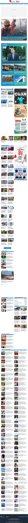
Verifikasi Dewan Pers (16, 521)
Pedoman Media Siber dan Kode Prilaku (10, 522)
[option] (14, 30)
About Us (13, 521)
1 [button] (11, 41)
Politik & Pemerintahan (14, 4)
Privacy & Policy (19, 522)
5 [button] (16, 41)
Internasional (9, 4)
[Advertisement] (14, 11)
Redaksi (10, 521)
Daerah (5, 4)
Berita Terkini (5, 145)
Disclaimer (16, 522)
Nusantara (2, 4)
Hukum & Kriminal (20, 4)
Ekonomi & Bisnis (25, 4)
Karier (21, 522)
